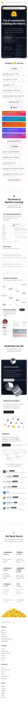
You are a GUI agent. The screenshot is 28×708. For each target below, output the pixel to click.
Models (3, 630)
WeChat (3, 697)
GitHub (3, 686)
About (3, 649)
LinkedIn (3, 690)
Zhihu (2, 695)
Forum (3, 674)
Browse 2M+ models (20, 37)
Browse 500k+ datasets (14, 180)
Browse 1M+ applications (14, 141)
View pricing (6, 445)
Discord (3, 693)
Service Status (5, 676)
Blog (2, 672)
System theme (7, 622)
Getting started (9, 380)
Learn (2, 667)
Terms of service (5, 653)
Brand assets (4, 651)
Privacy (3, 655)
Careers (3, 657)
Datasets (3, 632)
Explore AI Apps (8, 37)
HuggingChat (4, 641)
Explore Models (9, 412)
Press (2, 660)
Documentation (5, 669)
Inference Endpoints (6, 639)
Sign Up (22, 309)
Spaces (3, 634)
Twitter (3, 688)
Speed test (4, 678)
